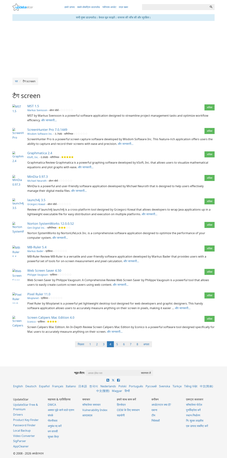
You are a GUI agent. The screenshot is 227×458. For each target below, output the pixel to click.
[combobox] (175, 7)
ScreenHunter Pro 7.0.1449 (47, 129)
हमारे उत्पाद (70, 7)
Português (136, 386)
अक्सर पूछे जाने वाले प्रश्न (61, 410)
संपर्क (50, 415)
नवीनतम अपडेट (109, 7)
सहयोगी (121, 415)
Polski (122, 386)
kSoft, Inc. (33, 157)
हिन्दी (127, 391)
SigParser (19, 441)
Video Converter (24, 436)
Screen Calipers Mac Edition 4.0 (50, 317)
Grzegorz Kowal (36, 204)
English (18, 386)
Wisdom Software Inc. (40, 133)
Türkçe (177, 386)
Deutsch (31, 386)
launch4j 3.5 (36, 200)
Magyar (117, 391)
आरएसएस (87, 415)
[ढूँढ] (211, 7)
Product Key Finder (26, 420)
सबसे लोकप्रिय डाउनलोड (88, 7)
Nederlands (108, 386)
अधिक (209, 107)
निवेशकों (155, 421)
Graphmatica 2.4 (39, 153)
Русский (151, 386)
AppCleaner (21, 446)
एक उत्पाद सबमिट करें (197, 426)
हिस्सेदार (121, 405)
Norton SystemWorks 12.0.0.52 (50, 223)
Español (44, 386)
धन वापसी (53, 431)
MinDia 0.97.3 (37, 176)
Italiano (71, 386)
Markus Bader (35, 251)
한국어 (93, 386)
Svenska (164, 386)
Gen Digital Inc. (36, 227)
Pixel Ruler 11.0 (38, 294)
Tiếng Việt (190, 386)
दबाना (154, 410)
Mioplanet (33, 298)
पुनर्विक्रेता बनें (193, 410)
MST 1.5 (33, 106)
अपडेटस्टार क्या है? (161, 405)
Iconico (31, 321)
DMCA (52, 405)
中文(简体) (206, 386)
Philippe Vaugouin (37, 274)
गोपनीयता (52, 421)
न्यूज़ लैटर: (79, 373)
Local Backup (22, 430)
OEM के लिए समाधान (128, 410)
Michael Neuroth (36, 180)
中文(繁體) (102, 391)
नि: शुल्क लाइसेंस (194, 421)
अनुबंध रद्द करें (55, 426)
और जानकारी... (49, 120)
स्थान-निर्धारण (193, 415)
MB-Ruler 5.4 (36, 247)
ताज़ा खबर (123, 7)
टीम (153, 415)
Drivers (18, 415)
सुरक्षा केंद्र (53, 437)
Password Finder (24, 425)
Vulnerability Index (94, 410)
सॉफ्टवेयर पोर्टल (194, 405)
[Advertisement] (113, 49)
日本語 (82, 386)
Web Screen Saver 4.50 (44, 270)
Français (57, 386)
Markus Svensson (37, 110)
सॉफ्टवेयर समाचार (91, 405)
